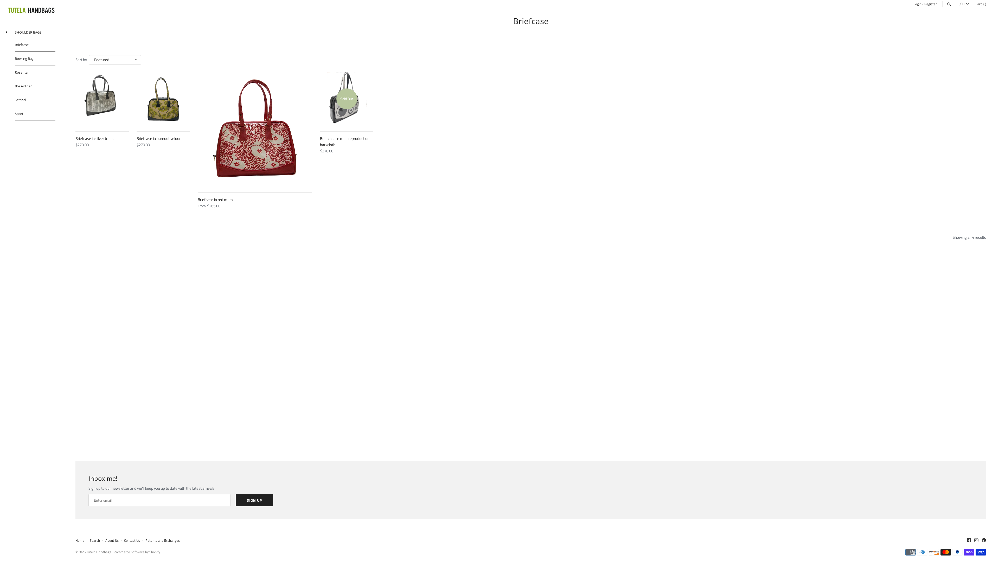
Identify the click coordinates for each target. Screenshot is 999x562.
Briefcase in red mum (215, 200)
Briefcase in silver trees (94, 138)
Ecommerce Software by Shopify (136, 552)
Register (930, 4)
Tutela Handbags (98, 552)
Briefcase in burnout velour (159, 138)
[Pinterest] (984, 541)
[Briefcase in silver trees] (102, 99)
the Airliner (23, 86)
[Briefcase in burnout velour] (163, 99)
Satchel (20, 100)
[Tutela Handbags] (31, 10)
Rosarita (21, 72)
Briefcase (22, 44)
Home (79, 540)
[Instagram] (976, 541)
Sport (19, 113)
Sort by (81, 60)
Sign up (254, 500)
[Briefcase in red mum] (255, 129)
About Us (112, 540)
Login (917, 4)
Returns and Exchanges (162, 540)
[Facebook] (969, 541)
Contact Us (132, 540)
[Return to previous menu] (6, 31)
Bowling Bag (24, 58)
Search (95, 540)
